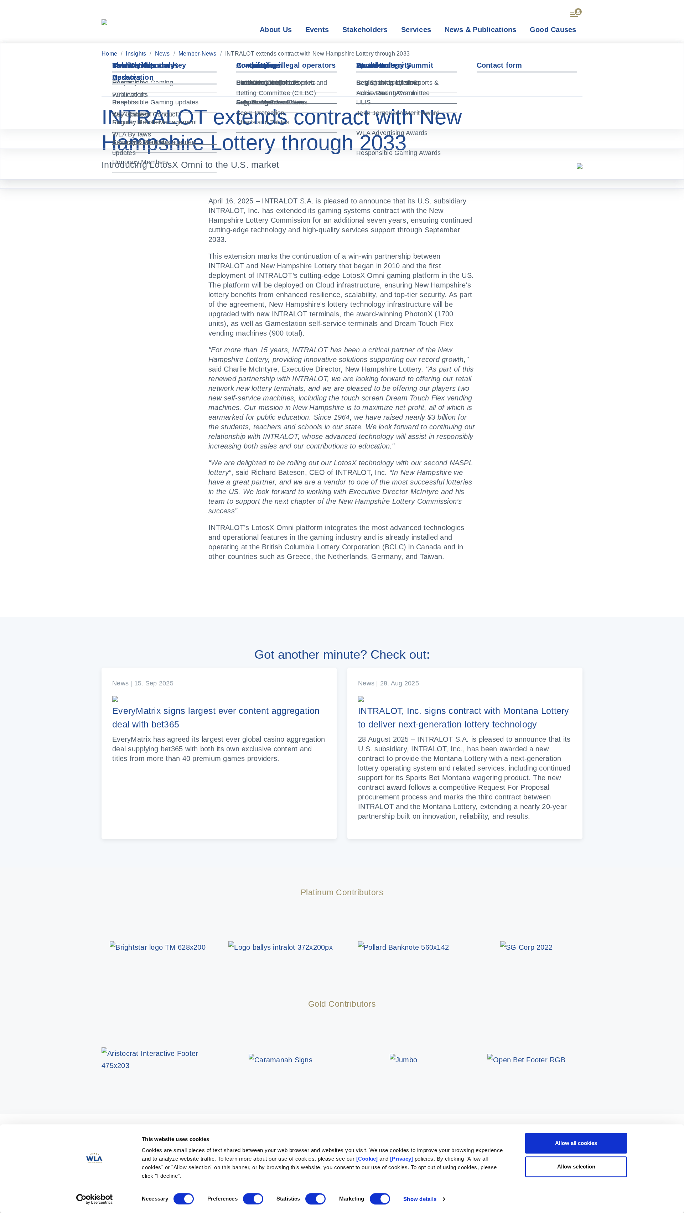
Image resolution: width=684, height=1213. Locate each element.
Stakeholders (365, 29)
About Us (276, 29)
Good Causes (553, 29)
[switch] (253, 1198)
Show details (419, 1199)
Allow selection (576, 1166)
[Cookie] (367, 1159)
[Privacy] (401, 1159)
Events (317, 29)
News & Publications (481, 29)
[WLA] (104, 21)
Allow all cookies (576, 1143)
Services (416, 29)
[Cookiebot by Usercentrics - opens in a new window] (94, 1199)
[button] (576, 11)
